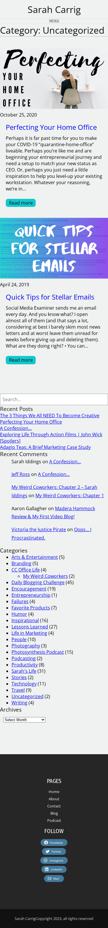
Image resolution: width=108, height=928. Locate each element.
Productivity (25, 665)
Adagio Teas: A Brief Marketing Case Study (45, 447)
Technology (24, 684)
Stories (19, 677)
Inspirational (25, 620)
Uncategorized (27, 696)
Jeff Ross (21, 474)
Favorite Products (31, 608)
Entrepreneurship (31, 595)
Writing (19, 703)
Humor (19, 614)
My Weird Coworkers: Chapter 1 (69, 495)
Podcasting (24, 658)
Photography (26, 646)
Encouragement (29, 589)
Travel (18, 690)
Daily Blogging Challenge (38, 582)
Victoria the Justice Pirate (39, 529)
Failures (20, 601)
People (19, 639)
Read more (22, 203)
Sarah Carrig (54, 9)
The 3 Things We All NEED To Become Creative (49, 415)
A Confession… (16, 428)
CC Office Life (26, 570)
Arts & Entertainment (35, 557)
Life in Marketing (29, 633)
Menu (54, 21)
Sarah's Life (24, 671)
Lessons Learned (30, 627)
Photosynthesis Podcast (38, 652)
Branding (21, 563)
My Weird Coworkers (45, 576)
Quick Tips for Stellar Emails (50, 297)
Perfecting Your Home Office (51, 127)
